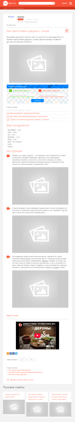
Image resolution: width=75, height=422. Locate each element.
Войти (64, 3)
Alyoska (20, 17)
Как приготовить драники (18, 374)
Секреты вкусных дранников (12, 395)
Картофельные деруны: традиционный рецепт (23, 113)
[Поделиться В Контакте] (11, 353)
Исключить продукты (51, 91)
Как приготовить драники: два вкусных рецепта (25, 372)
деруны (45, 261)
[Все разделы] (70, 3)
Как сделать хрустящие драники (20, 370)
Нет (31, 359)
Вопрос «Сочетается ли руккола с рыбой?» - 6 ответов (30, 120)
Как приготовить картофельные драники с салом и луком (27, 116)
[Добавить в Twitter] (16, 353)
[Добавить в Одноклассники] (8, 353)
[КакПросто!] (9, 3)
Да (22, 359)
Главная (5, 8)
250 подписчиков (32, 22)
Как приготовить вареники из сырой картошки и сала (36, 396)
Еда (10, 8)
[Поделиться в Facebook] (13, 353)
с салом (55, 267)
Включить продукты (21, 91)
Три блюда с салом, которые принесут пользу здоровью (59, 396)
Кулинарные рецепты (18, 8)
